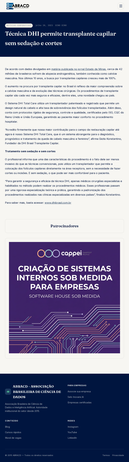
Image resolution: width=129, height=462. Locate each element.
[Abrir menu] (121, 6)
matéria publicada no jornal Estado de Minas (78, 69)
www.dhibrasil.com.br (58, 202)
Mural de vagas (13, 437)
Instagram (73, 426)
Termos (106, 455)
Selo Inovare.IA (76, 397)
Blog (7, 426)
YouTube (72, 432)
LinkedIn (72, 437)
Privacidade (118, 455)
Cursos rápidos (13, 432)
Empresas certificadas (80, 402)
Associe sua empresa (79, 391)
